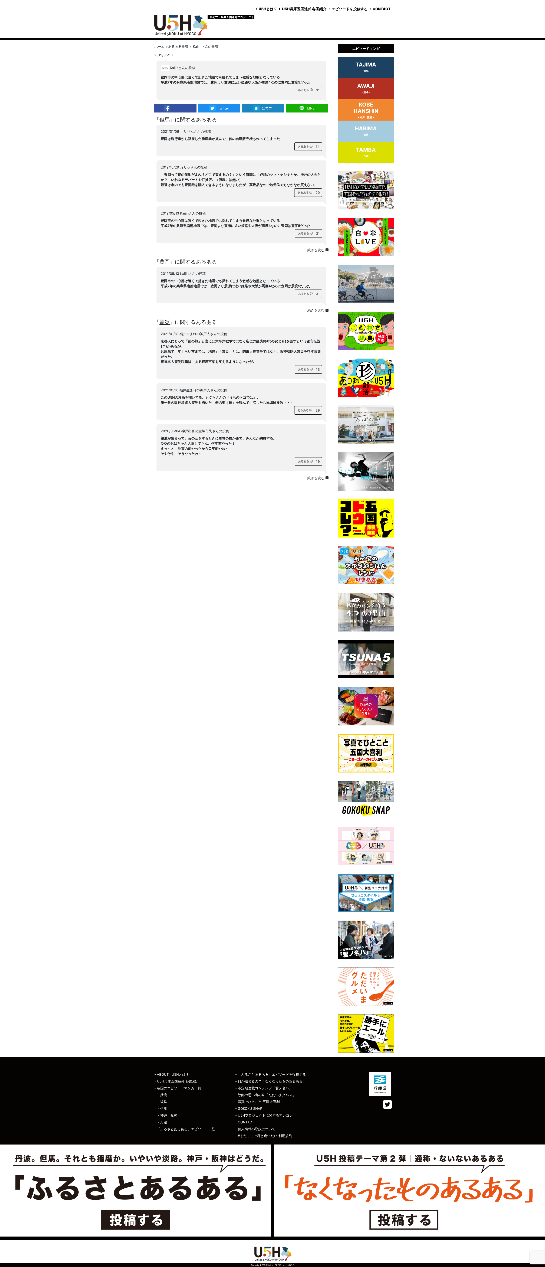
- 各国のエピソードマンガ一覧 (177, 1088)
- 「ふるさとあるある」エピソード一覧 (184, 1129)
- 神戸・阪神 (167, 1115)
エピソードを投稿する (349, 9)
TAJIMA (366, 66)
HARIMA (366, 130)
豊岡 (164, 262)
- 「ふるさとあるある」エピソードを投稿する (270, 1074)
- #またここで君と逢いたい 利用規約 (263, 1136)
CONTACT (382, 9)
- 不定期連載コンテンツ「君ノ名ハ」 (263, 1088)
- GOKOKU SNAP (248, 1108)
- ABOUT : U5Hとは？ (171, 1074)
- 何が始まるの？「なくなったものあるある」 (270, 1081)
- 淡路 (162, 1102)
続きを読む (316, 250)
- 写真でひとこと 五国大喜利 (257, 1102)
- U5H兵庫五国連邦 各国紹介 (176, 1081)
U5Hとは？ (268, 9)
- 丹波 (162, 1122)
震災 (164, 322)
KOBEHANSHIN (366, 110)
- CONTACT (244, 1122)
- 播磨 (162, 1095)
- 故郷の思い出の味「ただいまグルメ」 (265, 1095)
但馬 (164, 120)
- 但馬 (162, 1108)
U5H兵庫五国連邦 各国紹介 (304, 9)
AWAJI (365, 88)
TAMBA (366, 152)
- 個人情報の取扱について (255, 1129)
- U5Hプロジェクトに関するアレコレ (264, 1115)
